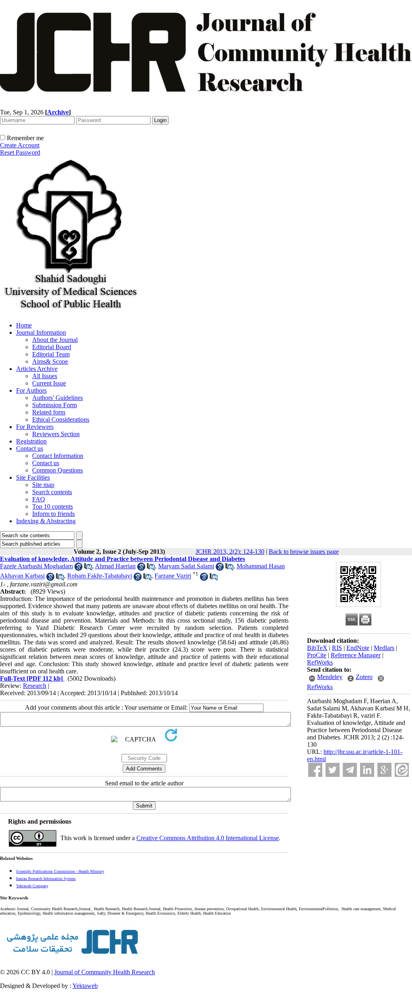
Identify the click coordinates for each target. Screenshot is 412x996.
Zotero (364, 676)
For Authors (31, 390)
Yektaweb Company (32, 886)
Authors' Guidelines (57, 397)
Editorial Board (51, 347)
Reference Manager (356, 655)
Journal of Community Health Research (104, 972)
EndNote (357, 647)
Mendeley (329, 676)
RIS (337, 647)
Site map (43, 484)
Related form (48, 412)
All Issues (44, 376)
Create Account (19, 145)
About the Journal (55, 339)
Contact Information (57, 455)
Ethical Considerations (60, 419)
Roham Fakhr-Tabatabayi (99, 576)
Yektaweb (85, 985)
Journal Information (41, 332)
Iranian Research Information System (46, 878)
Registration (31, 441)
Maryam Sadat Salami (186, 566)
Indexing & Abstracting (46, 521)
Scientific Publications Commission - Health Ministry (60, 871)
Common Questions (57, 470)
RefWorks (320, 662)
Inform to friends (53, 513)
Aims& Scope (50, 361)
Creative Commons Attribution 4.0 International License (207, 837)
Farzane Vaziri (172, 576)
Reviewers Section (56, 434)
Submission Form (54, 405)
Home (24, 325)
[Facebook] (315, 770)
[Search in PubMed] (88, 568)
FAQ (38, 499)
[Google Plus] (384, 770)
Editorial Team (51, 354)
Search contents (52, 492)
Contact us (29, 448)
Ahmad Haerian (115, 566)
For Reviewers (35, 426)
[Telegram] (350, 770)
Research (34, 685)
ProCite (316, 655)
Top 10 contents (52, 506)
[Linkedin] (367, 770)
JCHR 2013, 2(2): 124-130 (230, 551)
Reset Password (20, 152)
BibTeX (317, 647)
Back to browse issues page (304, 551)
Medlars (384, 647)
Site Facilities (33, 477)
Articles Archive (37, 368)
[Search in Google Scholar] (78, 568)
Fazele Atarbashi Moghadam (36, 566)
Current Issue (49, 383)
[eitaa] (402, 770)
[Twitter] (332, 770)
